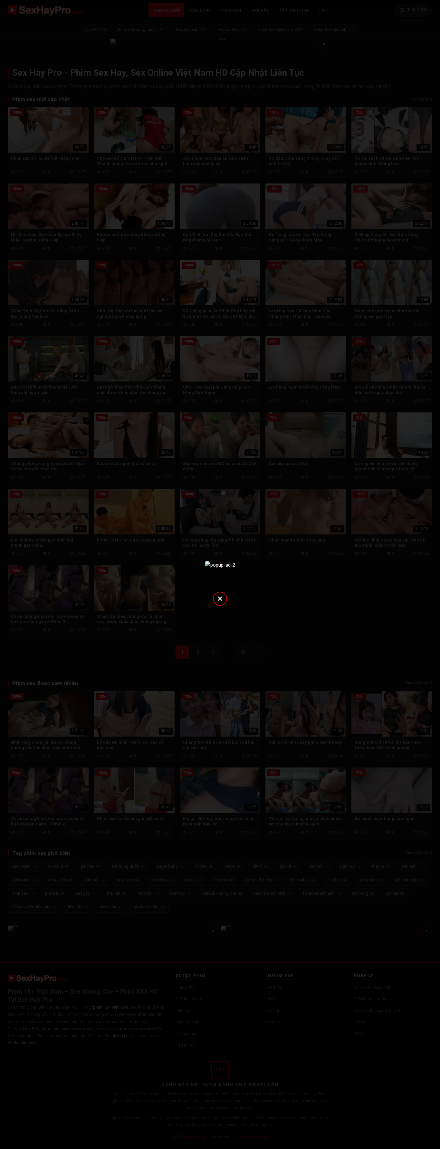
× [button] (220, 598)
